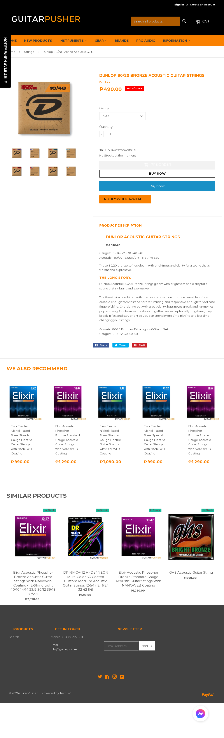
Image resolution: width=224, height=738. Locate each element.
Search (14, 637)
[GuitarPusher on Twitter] (100, 677)
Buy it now (157, 186)
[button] (200, 714)
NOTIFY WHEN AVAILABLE (125, 199)
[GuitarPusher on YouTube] (122, 677)
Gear (100, 41)
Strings (29, 51)
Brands (122, 41)
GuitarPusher (28, 693)
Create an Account (202, 4)
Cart (206, 21)
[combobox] (155, 21)
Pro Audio (146, 41)
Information (175, 41)
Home (12, 41)
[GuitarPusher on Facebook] (107, 677)
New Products (38, 41)
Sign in (179, 4)
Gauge (104, 108)
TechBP (65, 693)
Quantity (106, 127)
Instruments (72, 41)
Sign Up (147, 646)
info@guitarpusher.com (67, 649)
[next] (213, 552)
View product (33, 541)
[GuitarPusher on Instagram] (114, 677)
